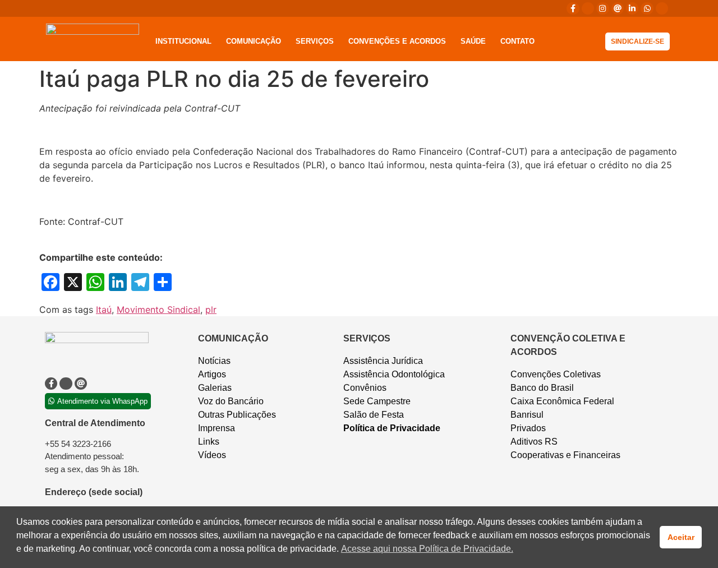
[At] (617, 8)
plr (211, 309)
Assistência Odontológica (394, 374)
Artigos (212, 374)
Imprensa (216, 428)
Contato (517, 41)
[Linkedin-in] (632, 8)
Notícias (214, 361)
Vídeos (212, 455)
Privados (528, 428)
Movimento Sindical (158, 309)
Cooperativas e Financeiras (565, 455)
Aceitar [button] (681, 537)
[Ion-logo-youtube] (662, 8)
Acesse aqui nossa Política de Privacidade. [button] (427, 548)
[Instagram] (602, 8)
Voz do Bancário (231, 401)
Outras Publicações (237, 414)
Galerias (215, 387)
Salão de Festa (373, 414)
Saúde (473, 41)
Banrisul (527, 414)
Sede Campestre (377, 401)
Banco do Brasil (542, 387)
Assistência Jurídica (383, 361)
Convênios (364, 387)
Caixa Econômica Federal (562, 401)
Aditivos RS (534, 441)
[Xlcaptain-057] (588, 8)
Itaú (104, 309)
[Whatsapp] (647, 8)
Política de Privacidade (391, 428)
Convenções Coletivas (555, 374)
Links (208, 441)
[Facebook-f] (573, 8)
